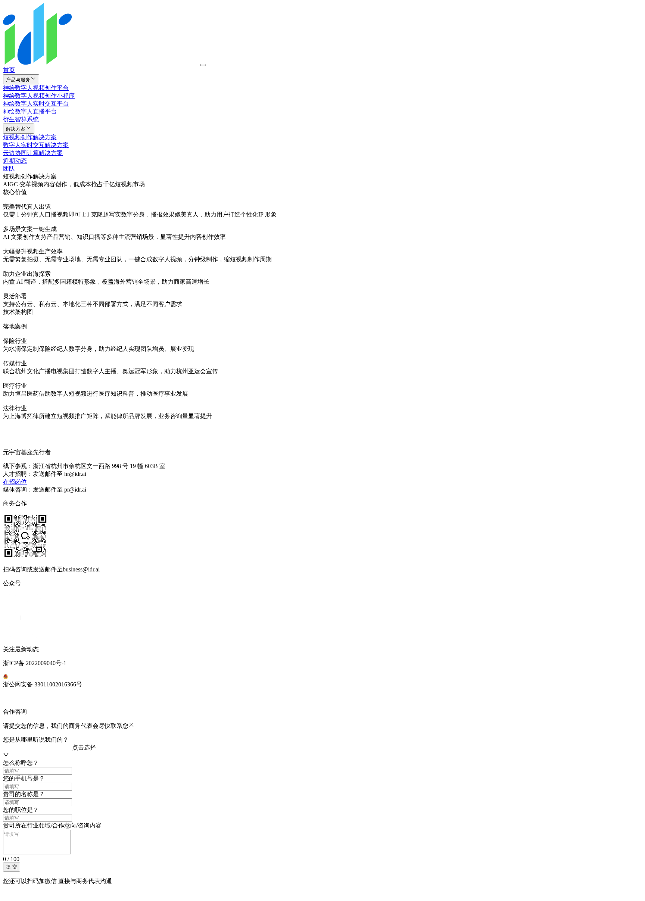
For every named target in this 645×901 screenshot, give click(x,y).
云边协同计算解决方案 (33, 153)
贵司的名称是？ (24, 794)
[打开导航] (203, 65)
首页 (9, 70)
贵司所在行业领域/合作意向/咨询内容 (52, 825)
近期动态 (15, 161)
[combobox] (37, 748)
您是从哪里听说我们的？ (36, 739)
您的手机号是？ (24, 778)
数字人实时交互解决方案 (36, 145)
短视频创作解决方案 (30, 137)
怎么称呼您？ (21, 763)
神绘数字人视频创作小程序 (39, 96)
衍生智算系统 (21, 119)
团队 (9, 168)
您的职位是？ (21, 810)
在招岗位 (15, 481)
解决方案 (15, 129)
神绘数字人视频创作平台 (36, 88)
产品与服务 (18, 79)
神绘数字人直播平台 (30, 111)
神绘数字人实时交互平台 (36, 103)
